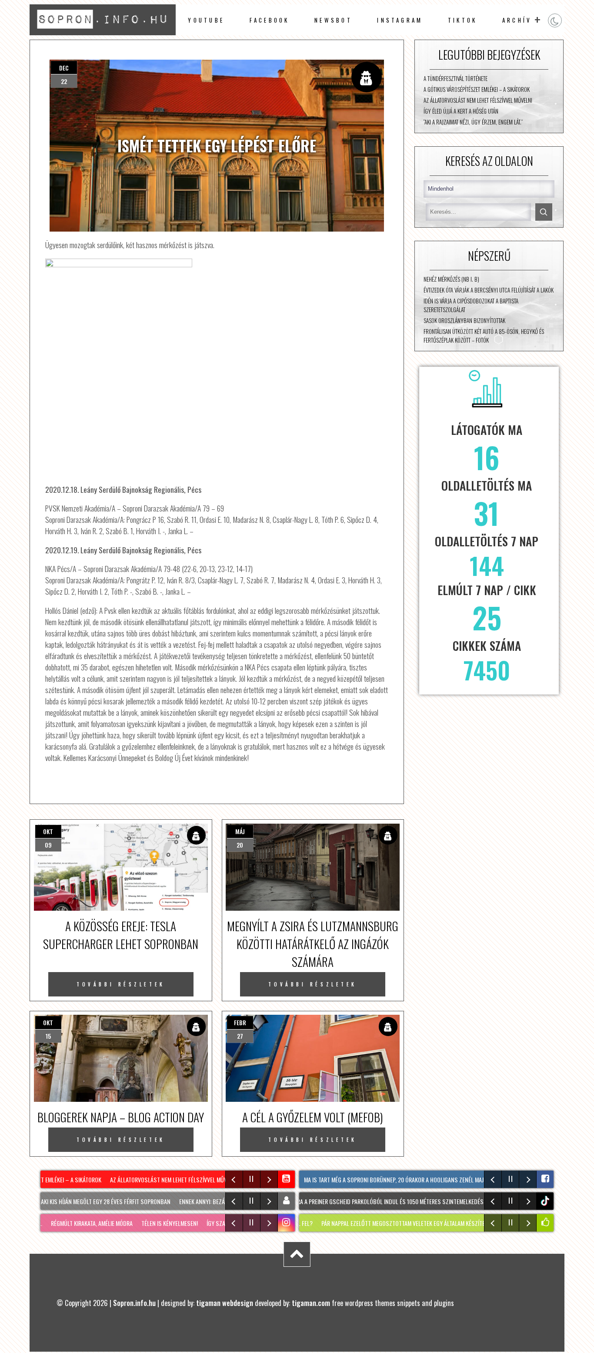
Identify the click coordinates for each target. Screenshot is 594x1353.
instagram (400, 20)
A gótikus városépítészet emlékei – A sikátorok (477, 89)
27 (240, 1035)
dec (64, 67)
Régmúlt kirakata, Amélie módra (79, 1223)
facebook (270, 20)
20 (240, 844)
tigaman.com (311, 1302)
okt (48, 831)
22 (64, 81)
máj (240, 831)
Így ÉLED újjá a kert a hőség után (461, 111)
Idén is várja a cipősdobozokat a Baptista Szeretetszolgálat (471, 305)
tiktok (546, 1201)
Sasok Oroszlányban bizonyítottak (464, 320)
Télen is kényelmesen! (157, 1223)
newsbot (333, 20)
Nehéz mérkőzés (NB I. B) (451, 279)
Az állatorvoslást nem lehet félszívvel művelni (478, 100)
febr (240, 1022)
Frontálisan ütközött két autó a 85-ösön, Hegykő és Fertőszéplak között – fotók (484, 335)
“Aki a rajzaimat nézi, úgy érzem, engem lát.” (473, 122)
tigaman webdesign (224, 1302)
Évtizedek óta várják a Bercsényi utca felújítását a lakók (489, 290)
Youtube (206, 20)
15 (48, 1035)
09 (48, 844)
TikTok (462, 20)
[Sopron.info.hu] (102, 31)
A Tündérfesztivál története (455, 78)
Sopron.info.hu (134, 1302)
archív (517, 20)
